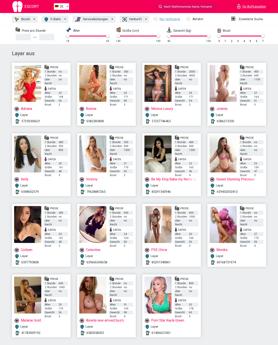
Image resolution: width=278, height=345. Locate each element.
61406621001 (161, 333)
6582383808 (95, 121)
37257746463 (161, 121)
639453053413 (227, 192)
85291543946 (161, 192)
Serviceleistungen (95, 19)
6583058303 (95, 333)
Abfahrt (197, 19)
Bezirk (25, 19)
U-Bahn (55, 19)
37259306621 (30, 121)
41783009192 (30, 333)
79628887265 (96, 192)
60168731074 (226, 262)
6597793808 (30, 262)
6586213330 (225, 121)
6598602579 (30, 192)
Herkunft (135, 19)
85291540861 (161, 262)
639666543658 (96, 262)
